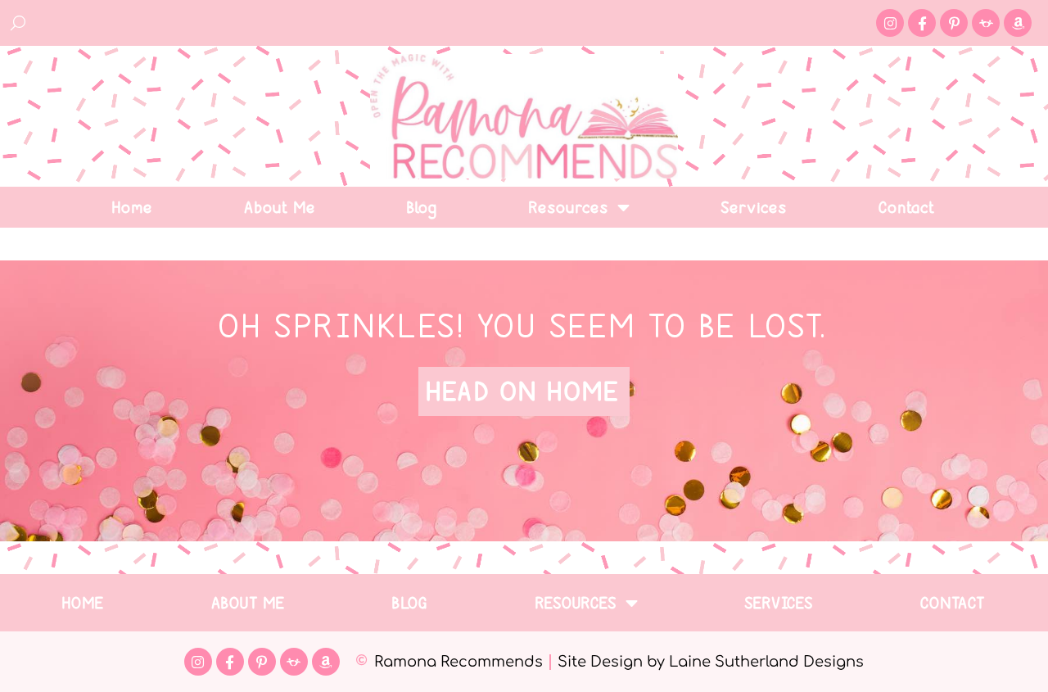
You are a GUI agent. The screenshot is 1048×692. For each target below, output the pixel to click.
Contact (907, 207)
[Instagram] (890, 23)
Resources (569, 207)
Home (132, 207)
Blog (423, 207)
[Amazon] (1018, 23)
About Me (280, 207)
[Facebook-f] (922, 23)
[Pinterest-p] (954, 23)
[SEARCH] (19, 23)
